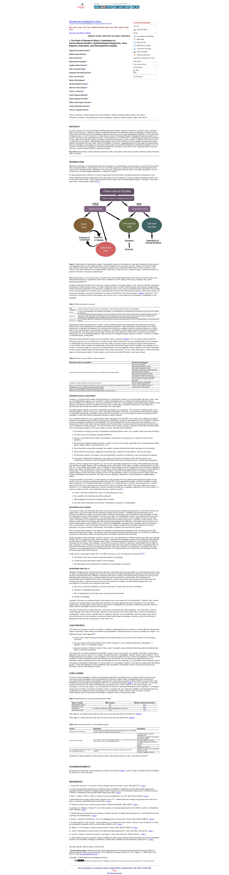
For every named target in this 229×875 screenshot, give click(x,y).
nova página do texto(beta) (145, 36)
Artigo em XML (141, 42)
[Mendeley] (134, 70)
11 (143, 553)
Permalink (139, 77)
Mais (137, 70)
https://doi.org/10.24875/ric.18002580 (80, 33)
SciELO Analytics (142, 29)
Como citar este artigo (144, 49)
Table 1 (141, 293)
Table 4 (138, 714)
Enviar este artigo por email (145, 58)
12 (94, 633)
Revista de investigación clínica (85, 21)
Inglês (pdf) (140, 39)
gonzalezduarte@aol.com (89, 854)
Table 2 (126, 339)
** (145, 704)
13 (147, 755)
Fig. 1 (98, 181)
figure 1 (123, 771)
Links (143, 786)
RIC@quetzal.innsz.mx (114, 873)
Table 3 (130, 683)
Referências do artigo (144, 45)
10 (142, 553)
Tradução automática (143, 55)
